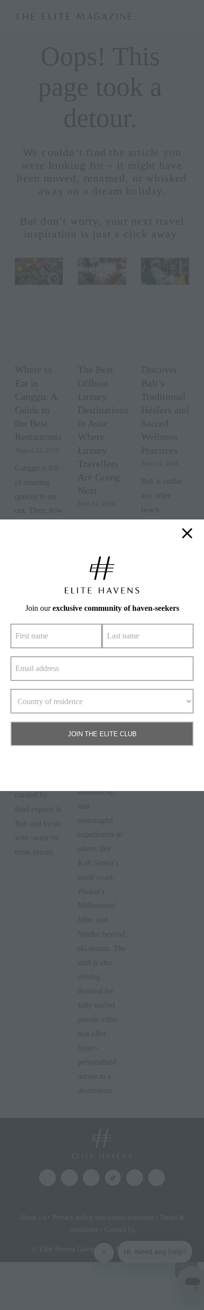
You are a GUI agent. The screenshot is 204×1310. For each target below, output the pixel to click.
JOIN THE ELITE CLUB (102, 734)
